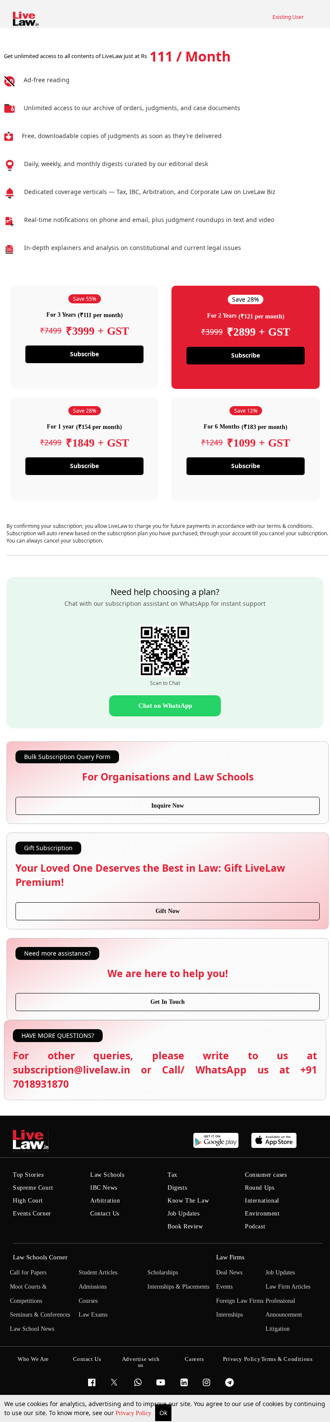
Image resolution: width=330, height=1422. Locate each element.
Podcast (255, 1226)
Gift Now (168, 911)
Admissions (93, 1286)
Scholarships (162, 1272)
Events (224, 1286)
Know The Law (188, 1200)
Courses (88, 1301)
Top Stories (28, 1175)
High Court (28, 1200)
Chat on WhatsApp (165, 705)
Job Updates (184, 1213)
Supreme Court (33, 1187)
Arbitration (105, 1200)
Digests (177, 1187)
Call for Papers (28, 1272)
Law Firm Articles (288, 1286)
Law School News (32, 1329)
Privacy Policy (134, 1413)
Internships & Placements (178, 1286)
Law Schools (107, 1175)
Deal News (229, 1272)
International (262, 1200)
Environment (262, 1213)
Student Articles (98, 1272)
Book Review (185, 1226)
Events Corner (32, 1213)
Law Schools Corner (40, 1257)
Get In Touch (167, 1002)
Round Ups (259, 1187)
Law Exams (93, 1314)
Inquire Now (167, 805)
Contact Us (104, 1213)
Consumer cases (266, 1175)
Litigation (278, 1329)
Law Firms (230, 1257)
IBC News (103, 1187)
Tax (172, 1175)
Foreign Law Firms (239, 1301)
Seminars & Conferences (40, 1314)
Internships (229, 1314)
